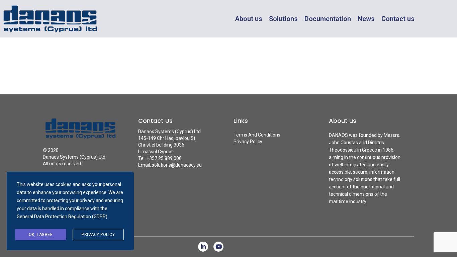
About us (248, 19)
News (366, 19)
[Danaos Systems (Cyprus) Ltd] (80, 131)
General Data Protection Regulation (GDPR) (62, 216)
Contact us (398, 19)
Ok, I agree (41, 234)
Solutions (283, 19)
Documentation (327, 19)
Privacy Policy (248, 141)
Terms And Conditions (257, 135)
